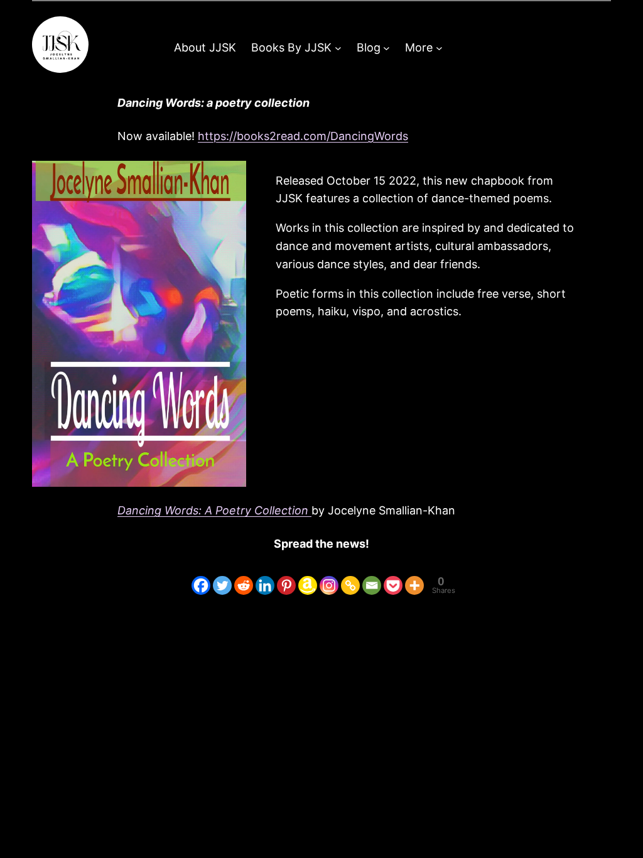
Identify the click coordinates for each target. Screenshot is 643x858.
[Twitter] (222, 576)
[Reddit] (243, 576)
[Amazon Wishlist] (307, 576)
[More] (414, 576)
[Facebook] (201, 576)
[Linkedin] (265, 576)
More (419, 47)
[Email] (371, 576)
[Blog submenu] (386, 48)
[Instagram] (329, 576)
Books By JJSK (291, 47)
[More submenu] (439, 48)
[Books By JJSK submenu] (338, 48)
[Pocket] (393, 576)
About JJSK (205, 47)
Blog (369, 47)
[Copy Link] (350, 576)
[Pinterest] (286, 576)
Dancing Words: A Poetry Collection (214, 510)
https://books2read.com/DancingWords (303, 136)
